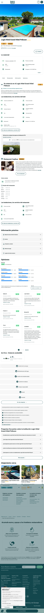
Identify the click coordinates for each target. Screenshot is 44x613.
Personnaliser (7, 607)
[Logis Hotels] (13, 2)
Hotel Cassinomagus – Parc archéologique (35, 500)
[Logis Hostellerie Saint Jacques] (10, 472)
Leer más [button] (15, 93)
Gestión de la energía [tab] (23, 366)
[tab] (20, 36)
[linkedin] (28, 596)
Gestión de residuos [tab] (23, 381)
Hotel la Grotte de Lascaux (34, 501)
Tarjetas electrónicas (26, 582)
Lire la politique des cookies (6, 603)
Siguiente (25, 349)
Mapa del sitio (35, 590)
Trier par (32, 285)
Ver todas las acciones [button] (6, 424)
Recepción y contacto (9, 243)
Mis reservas (14, 577)
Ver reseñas (14, 48)
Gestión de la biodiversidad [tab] (23, 376)
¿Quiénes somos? (25, 577)
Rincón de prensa (25, 588)
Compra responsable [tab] (23, 387)
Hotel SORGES (18, 502)
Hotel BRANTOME (19, 500)
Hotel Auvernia (5, 498)
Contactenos (14, 585)
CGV (34, 586)
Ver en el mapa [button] (19, 45)
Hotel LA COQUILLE (19, 501)
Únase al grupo (25, 581)
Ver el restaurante (21, 173)
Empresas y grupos (25, 584)
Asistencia (35, 588)
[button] (2, 611)
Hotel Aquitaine (5, 497)
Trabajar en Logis (25, 586)
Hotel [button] (3, 78)
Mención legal (35, 578)
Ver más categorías (21, 402)
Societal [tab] (23, 397)
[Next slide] (12, 166)
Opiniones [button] (25, 78)
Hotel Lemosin (5, 500)
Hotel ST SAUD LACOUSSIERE (21, 498)
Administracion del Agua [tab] (23, 371)
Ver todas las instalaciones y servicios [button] (10, 130)
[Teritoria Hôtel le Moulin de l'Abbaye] (30, 472)
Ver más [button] (39, 72)
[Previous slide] (3, 166)
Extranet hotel (24, 579)
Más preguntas (21, 457)
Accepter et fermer (19, 607)
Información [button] (18, 78)
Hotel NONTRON (19, 497)
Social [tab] (23, 392)
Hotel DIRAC (18, 504)
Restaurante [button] (10, 78)
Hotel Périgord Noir (33, 503)
